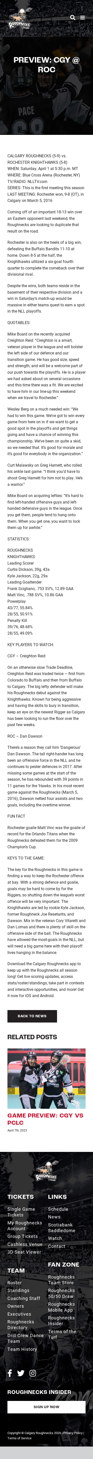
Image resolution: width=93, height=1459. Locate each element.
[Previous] (11, 1090)
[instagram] (33, 1373)
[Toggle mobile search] (72, 17)
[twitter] (21, 1373)
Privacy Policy (73, 1433)
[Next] (82, 1090)
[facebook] (9, 1373)
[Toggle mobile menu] (83, 17)
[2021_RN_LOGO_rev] (46, 1162)
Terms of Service (19, 1438)
